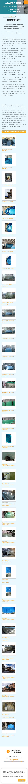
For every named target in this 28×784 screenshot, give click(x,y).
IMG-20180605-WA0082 (8, 218)
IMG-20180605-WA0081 (7, 251)
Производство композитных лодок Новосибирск (7, 562)
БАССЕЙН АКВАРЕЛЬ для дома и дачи (7, 303)
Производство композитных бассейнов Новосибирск (8, 465)
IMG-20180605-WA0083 (8, 268)
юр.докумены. (14, 759)
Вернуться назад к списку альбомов (13, 131)
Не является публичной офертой (14, 761)
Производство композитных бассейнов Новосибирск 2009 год (8, 716)
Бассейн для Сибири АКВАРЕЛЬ (7, 150)
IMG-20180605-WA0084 (8, 185)
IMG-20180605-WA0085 (8, 201)
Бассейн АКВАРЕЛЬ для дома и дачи (8, 285)
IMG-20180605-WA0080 (8, 234)
